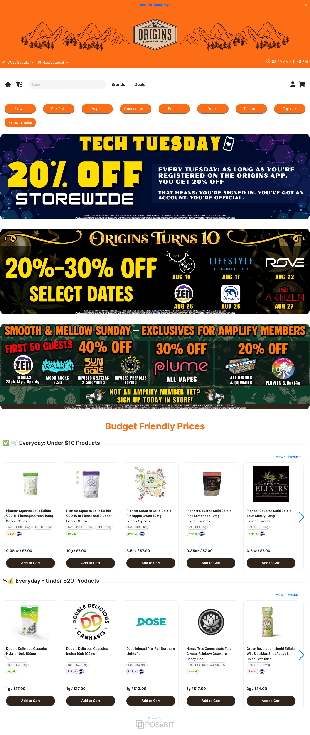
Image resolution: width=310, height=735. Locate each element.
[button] (30, 484)
